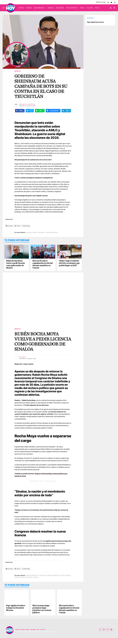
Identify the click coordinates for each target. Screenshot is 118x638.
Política (17, 577)
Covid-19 (42, 629)
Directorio (18, 629)
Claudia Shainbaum (38, 232)
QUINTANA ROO (39, 8)
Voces (37, 629)
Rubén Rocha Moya (26, 577)
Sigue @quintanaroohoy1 (95, 22)
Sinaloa (36, 577)
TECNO (81, 8)
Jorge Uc (23, 357)
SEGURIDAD (60, 8)
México (23, 629)
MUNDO (29, 8)
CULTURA (89, 8)
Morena (68, 575)
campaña (28, 232)
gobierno (56, 575)
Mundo (27, 629)
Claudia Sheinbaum (52, 232)
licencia (62, 575)
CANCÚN (51, 8)
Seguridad (33, 629)
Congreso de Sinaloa (45, 575)
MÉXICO (21, 8)
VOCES (97, 8)
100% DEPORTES (71, 8)
